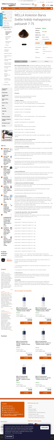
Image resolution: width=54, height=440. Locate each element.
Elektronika (4, 92)
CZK (36, 4)
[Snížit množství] (44, 43)
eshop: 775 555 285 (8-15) (9, 410)
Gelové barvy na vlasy (8, 42)
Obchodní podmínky (32, 410)
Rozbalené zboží (6, 123)
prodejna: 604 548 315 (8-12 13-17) (11, 412)
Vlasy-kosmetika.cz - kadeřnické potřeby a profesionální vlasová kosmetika (13, 415)
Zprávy (3, 269)
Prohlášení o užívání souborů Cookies (36, 415)
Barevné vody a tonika (7, 71)
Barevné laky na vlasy (8, 56)
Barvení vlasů (6, 27)
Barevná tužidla (8, 53)
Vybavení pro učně (5, 273)
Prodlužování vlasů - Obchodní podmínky (36, 412)
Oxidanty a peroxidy (6, 50)
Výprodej (4, 111)
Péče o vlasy (6, 23)
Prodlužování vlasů (5, 96)
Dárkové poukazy (6, 116)
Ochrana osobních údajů (33, 414)
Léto (7, 8)
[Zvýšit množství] (44, 42)
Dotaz (38, 57)
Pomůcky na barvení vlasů (7, 79)
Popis (21, 61)
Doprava (30, 407)
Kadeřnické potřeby (36, 8)
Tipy (3, 113)
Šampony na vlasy (7, 20)
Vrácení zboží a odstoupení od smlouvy (36, 417)
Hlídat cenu (49, 57)
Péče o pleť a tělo (5, 100)
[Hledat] (33, 4)
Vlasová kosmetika (23, 8)
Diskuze (46, 61)
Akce (45, 8)
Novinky (4, 108)
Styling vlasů (6, 25)
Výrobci (13, 8)
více (11, 289)
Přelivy (7, 45)
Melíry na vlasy (7, 47)
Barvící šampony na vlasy (7, 75)
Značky (3, 125)
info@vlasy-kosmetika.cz (9, 408)
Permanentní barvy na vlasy (9, 33)
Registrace (50, 2)
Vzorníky (6, 82)
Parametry (33, 61)
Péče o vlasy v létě (5, 292)
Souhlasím (44, 427)
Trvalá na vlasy (6, 84)
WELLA (44, 49)
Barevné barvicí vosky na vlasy (7, 63)
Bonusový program (32, 409)
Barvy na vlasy (7, 29)
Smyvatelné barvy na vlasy (8, 38)
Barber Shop (5, 102)
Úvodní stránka (2, 8)
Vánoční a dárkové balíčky (6, 120)
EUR (35, 5)
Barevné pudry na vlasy (7, 67)
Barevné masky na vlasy (7, 60)
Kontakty (30, 405)
